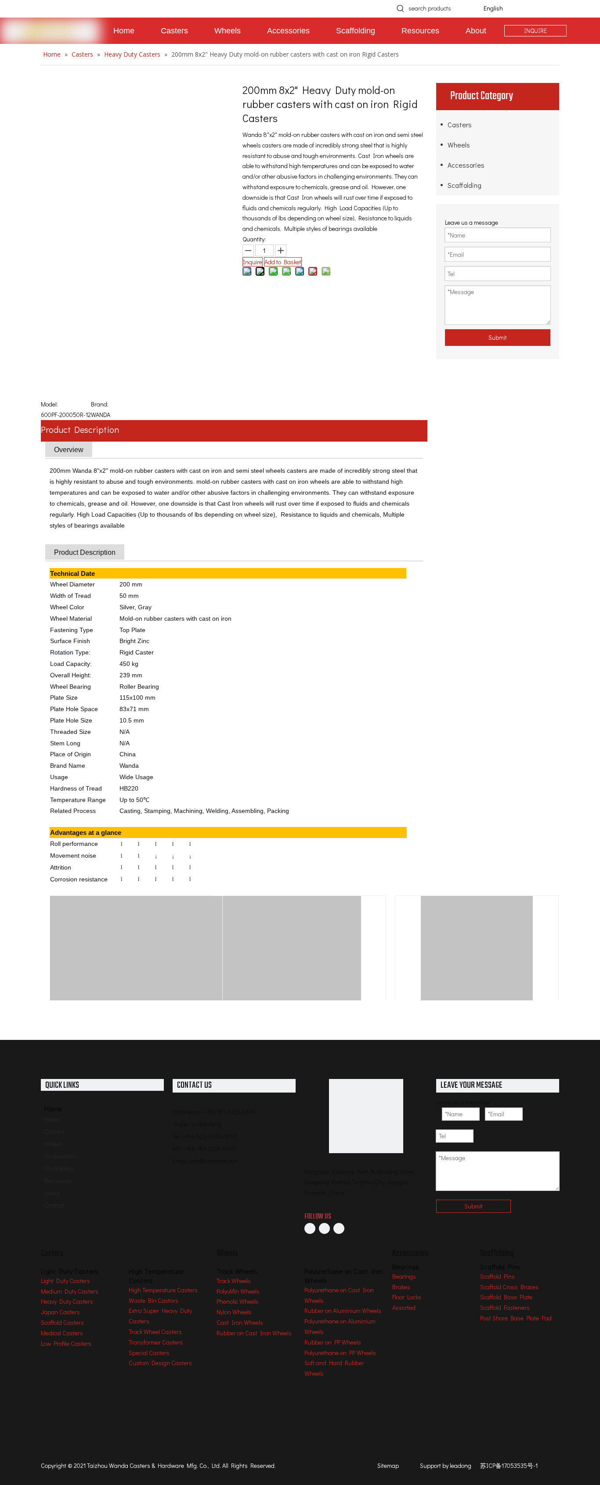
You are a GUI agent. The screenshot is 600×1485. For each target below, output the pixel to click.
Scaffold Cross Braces (509, 1287)
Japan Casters (60, 1312)
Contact (54, 1205)
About (52, 1193)
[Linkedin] (324, 1228)
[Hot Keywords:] (400, 8)
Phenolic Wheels (238, 1301)
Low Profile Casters (66, 1343)
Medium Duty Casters (69, 1291)
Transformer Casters (156, 1342)
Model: (49, 404)
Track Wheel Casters (155, 1331)
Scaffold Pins (497, 1276)
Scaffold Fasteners (505, 1307)
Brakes (401, 1287)
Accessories (466, 164)
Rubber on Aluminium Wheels (342, 1310)
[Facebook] (309, 1228)
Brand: (99, 404)
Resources (58, 1180)
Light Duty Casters (65, 1280)
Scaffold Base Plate (506, 1297)
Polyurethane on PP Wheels (340, 1352)
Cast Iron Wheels (240, 1322)
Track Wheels (234, 1280)
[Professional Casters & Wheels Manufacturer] (366, 1116)
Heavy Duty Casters (67, 1301)
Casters (460, 124)
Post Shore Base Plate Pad (516, 1318)
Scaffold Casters (62, 1322)
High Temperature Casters (163, 1290)
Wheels (459, 144)
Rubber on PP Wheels (332, 1342)
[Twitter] (338, 1228)
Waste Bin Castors (153, 1300)
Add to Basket (282, 262)
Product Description (80, 429)
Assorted (404, 1307)
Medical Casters (62, 1333)
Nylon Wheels (234, 1312)
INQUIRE (535, 30)
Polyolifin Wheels (238, 1291)
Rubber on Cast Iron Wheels (254, 1333)
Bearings (404, 1276)
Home (51, 1119)
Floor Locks (406, 1297)
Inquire (252, 262)
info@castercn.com (215, 1161)
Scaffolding (464, 185)
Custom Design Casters (160, 1363)
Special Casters (149, 1352)
